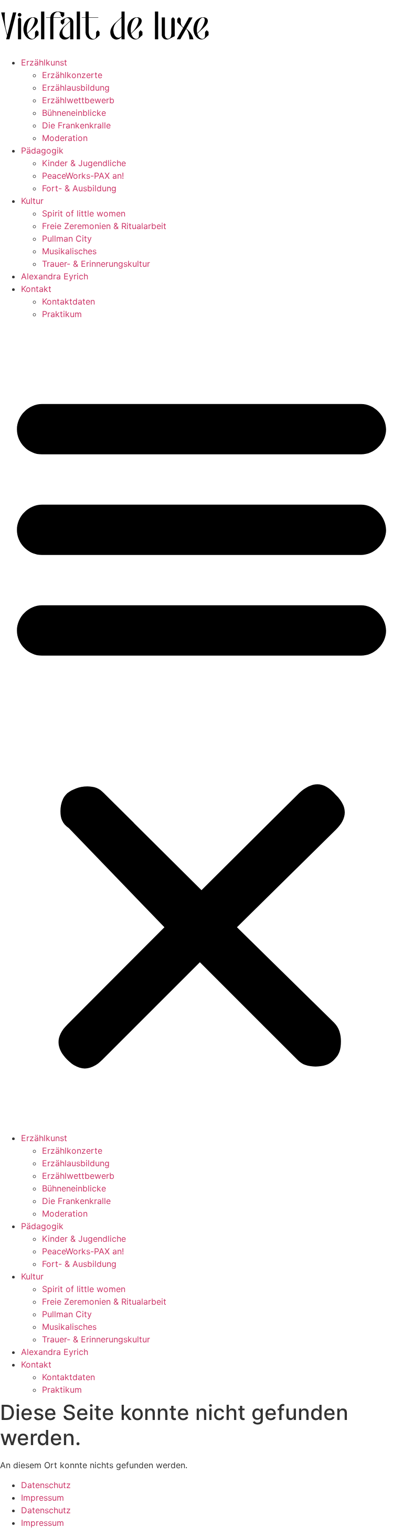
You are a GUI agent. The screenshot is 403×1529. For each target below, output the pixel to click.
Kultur (32, 201)
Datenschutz (46, 1485)
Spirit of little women (83, 213)
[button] (201, 726)
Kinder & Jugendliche (84, 163)
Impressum (42, 1497)
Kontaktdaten (68, 301)
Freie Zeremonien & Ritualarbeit (104, 226)
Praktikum (62, 314)
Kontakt (36, 289)
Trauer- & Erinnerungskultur (96, 263)
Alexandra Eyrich (54, 276)
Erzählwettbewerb (78, 100)
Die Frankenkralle (76, 125)
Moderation (65, 138)
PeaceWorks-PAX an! (83, 175)
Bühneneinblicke (74, 112)
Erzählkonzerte (72, 75)
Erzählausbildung (76, 87)
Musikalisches (69, 251)
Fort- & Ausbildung (79, 188)
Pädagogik (42, 150)
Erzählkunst (44, 62)
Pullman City (67, 238)
